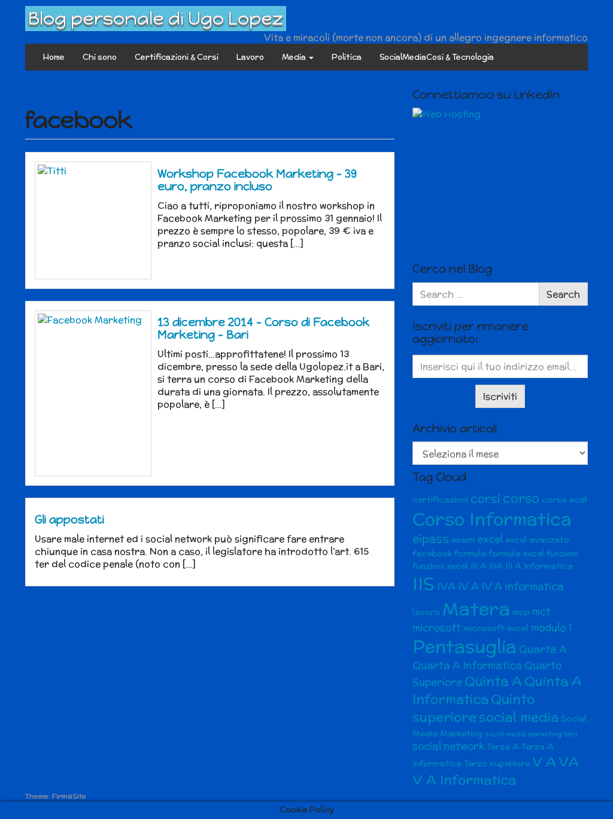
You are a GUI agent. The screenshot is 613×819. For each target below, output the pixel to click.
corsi (485, 499)
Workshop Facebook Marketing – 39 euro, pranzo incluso (257, 180)
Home (54, 57)
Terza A (503, 747)
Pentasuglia (464, 646)
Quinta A (493, 681)
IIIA (496, 566)
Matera (476, 608)
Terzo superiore (497, 763)
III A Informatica (539, 566)
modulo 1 (551, 627)
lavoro (426, 612)
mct (541, 611)
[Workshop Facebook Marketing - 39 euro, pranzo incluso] (93, 220)
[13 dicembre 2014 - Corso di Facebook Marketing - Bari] (93, 393)
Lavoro (250, 57)
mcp (521, 612)
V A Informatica (464, 780)
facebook (432, 553)
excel (490, 539)
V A (544, 762)
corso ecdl (564, 500)
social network (448, 746)
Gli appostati (69, 519)
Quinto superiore (473, 708)
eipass (430, 539)
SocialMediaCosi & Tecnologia (437, 57)
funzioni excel (440, 566)
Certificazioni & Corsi (177, 57)
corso (521, 498)
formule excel (516, 553)
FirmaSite (69, 796)
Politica (347, 57)
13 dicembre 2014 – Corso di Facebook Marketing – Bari (263, 328)
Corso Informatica (492, 519)
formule (470, 553)
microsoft (436, 627)
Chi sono (100, 57)
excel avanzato (537, 540)
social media (519, 717)
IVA (446, 586)
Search (563, 294)
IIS (423, 583)
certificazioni (440, 500)
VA (569, 762)
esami (463, 540)
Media (295, 57)
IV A (468, 586)
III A (479, 566)
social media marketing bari (531, 734)
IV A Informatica (522, 586)
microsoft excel (496, 628)
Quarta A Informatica (467, 665)
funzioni (562, 553)
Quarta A (543, 649)
